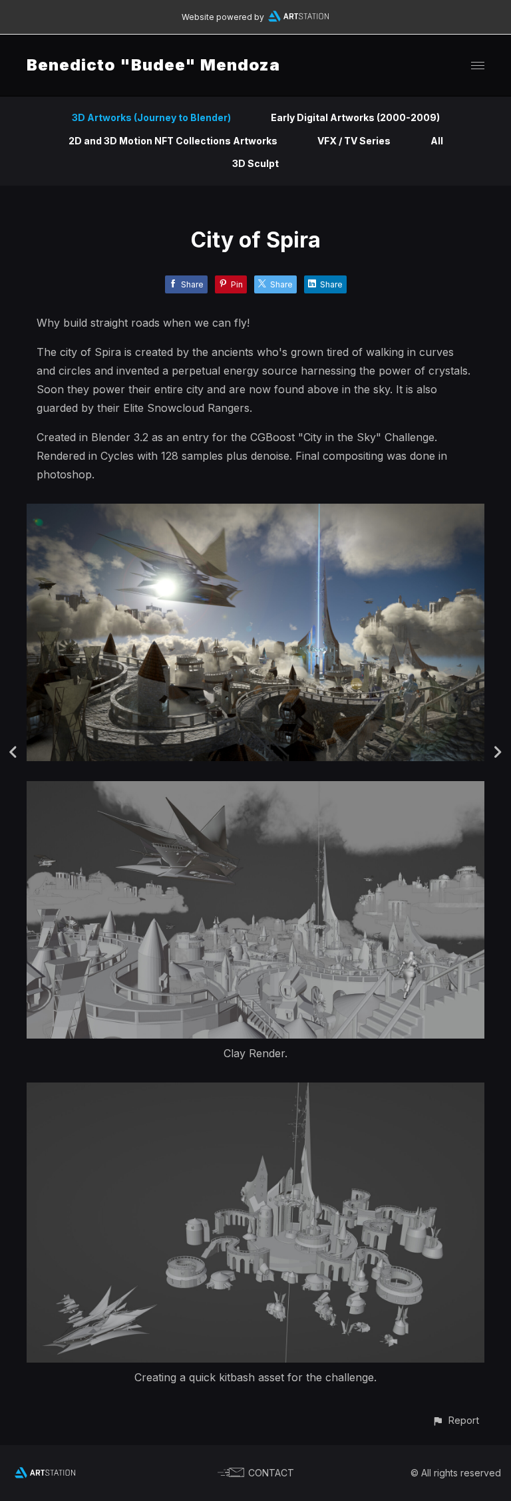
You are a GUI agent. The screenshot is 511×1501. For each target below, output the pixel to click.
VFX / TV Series (354, 140)
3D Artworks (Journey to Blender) (151, 117)
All (436, 140)
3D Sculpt (255, 163)
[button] (455, 1420)
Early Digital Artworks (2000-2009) (355, 117)
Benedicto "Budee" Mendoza (153, 65)
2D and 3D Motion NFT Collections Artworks (173, 140)
